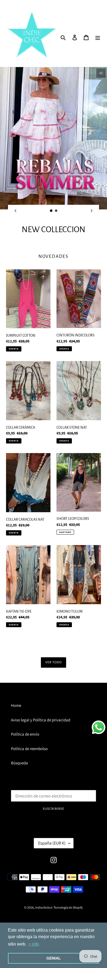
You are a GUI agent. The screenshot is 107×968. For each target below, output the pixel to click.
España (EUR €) (52, 843)
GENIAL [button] (53, 958)
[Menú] (97, 37)
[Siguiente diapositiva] (92, 211)
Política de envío (25, 734)
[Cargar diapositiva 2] (56, 210)
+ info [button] (33, 944)
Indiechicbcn (44, 907)
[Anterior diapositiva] (15, 211)
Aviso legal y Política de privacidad (40, 719)
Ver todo (53, 662)
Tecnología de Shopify (68, 907)
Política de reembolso (29, 748)
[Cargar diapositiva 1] (51, 210)
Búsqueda (19, 762)
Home (16, 705)
